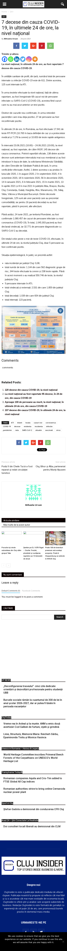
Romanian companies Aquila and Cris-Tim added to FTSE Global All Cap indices (32, 780)
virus (58, 430)
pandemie (7, 430)
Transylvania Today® (12, 772)
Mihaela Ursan (11, 38)
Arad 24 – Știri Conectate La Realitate (20, 820)
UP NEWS (6, 680)
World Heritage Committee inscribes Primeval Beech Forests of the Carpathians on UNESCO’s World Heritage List (33, 758)
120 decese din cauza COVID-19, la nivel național (31, 389)
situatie (38, 430)
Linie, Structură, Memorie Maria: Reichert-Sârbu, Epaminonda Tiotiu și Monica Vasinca (30, 736)
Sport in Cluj (7, 803)
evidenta (27, 426)
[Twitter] (23, 59)
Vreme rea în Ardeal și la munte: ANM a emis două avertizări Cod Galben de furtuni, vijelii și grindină (31, 725)
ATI (12, 422)
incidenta (39, 426)
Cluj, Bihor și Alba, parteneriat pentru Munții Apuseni (50, 468)
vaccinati (49, 430)
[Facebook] (4, 59)
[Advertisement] (33, 650)
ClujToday (6, 717)
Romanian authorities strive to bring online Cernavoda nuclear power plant (34, 790)
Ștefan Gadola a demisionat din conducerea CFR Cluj (33, 809)
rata (17, 430)
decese (17, 426)
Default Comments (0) (11, 591)
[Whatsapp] (10, 59)
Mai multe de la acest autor (16, 525)
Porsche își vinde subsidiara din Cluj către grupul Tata (11, 550)
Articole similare (11, 520)
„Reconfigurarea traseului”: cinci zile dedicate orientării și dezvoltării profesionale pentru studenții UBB (33, 689)
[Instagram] (29, 59)
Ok (33, 946)
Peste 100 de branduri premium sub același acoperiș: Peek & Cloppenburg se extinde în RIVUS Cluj (55, 553)
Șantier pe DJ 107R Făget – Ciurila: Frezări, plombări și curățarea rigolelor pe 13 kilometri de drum (33, 553)
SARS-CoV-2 (27, 430)
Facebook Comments (31, 591)
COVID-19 (7, 426)
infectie (49, 426)
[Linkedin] (16, 59)
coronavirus (51, 422)
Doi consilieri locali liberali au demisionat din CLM (31, 826)
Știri (3, 16)
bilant (19, 422)
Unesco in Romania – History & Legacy (20, 748)
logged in (19, 596)
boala (28, 422)
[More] (35, 59)
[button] (62, 4)
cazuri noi (38, 422)
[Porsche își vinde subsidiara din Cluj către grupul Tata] (12, 538)
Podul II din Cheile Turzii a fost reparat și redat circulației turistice (17, 469)
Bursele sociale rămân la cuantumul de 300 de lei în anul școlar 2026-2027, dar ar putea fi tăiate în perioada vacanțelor (32, 703)
